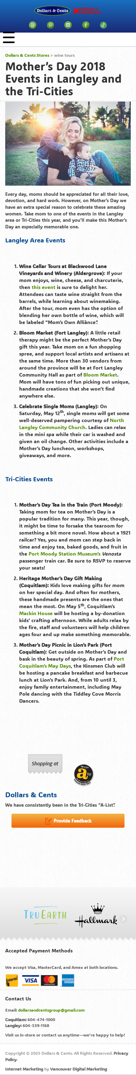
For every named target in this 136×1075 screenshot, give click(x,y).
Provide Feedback (71, 821)
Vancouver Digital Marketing (78, 1068)
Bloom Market (100, 374)
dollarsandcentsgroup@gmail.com (51, 1010)
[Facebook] (86, 25)
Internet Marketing (24, 1068)
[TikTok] (103, 25)
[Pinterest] (50, 25)
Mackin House (36, 613)
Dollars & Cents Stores (27, 55)
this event (43, 287)
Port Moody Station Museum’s (64, 553)
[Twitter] (33, 25)
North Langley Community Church (71, 423)
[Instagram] (68, 25)
